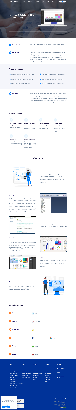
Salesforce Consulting (25, 369)
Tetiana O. (64, 405)
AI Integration (12, 377)
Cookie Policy (47, 379)
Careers (46, 369)
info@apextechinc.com (61, 368)
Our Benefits (47, 371)
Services (23, 1)
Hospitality (35, 377)
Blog (53, 1)
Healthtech (35, 369)
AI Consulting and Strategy (14, 371)
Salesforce (30, 1)
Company (47, 1)
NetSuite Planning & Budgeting (14, 385)
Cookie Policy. (5, 405)
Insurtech (35, 371)
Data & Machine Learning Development (14, 383)
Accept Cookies (6, 407)
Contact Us (47, 375)
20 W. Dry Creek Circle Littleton (60, 377)
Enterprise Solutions (13, 387)
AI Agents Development (14, 369)
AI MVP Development (13, 373)
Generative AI (12, 379)
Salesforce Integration (25, 375)
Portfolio (42, 1)
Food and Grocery (36, 375)
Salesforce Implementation (26, 373)
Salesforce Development (26, 371)
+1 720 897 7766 (59, 372)
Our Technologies (48, 373)
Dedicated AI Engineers (14, 375)
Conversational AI (13, 381)
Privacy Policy (47, 377)
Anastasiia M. (60, 405)
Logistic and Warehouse (37, 373)
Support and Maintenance (26, 377)
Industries (36, 1)
